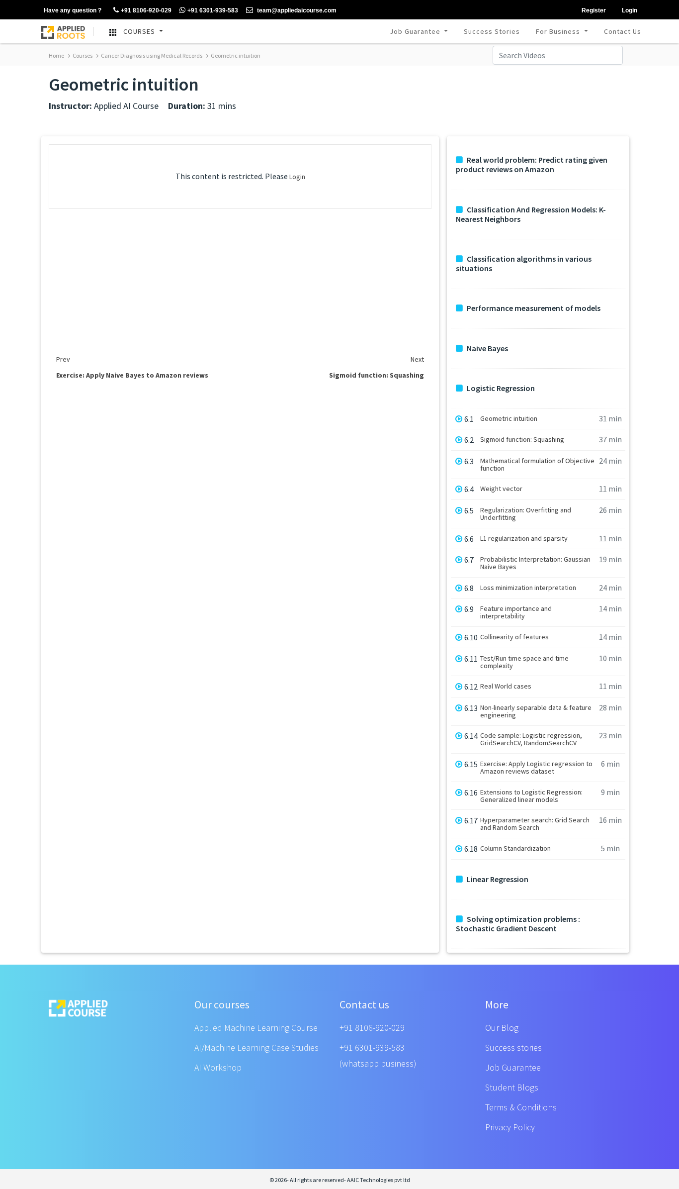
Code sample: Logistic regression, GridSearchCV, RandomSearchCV (531, 739)
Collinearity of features (514, 637)
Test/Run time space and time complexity (524, 662)
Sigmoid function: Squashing (522, 439)
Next (417, 359)
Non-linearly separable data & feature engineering (536, 711)
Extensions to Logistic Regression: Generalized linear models (531, 796)
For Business (559, 31)
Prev (63, 359)
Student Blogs (511, 1087)
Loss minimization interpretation (528, 588)
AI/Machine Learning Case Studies (256, 1047)
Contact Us (622, 31)
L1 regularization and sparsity (524, 538)
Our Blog (501, 1027)
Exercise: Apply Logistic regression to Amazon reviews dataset (536, 767)
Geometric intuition (235, 55)
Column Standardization (515, 848)
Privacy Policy (510, 1127)
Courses (82, 55)
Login (297, 176)
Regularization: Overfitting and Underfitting (525, 513)
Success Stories (492, 31)
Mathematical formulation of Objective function (537, 464)
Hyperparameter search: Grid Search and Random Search (535, 823)
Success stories (513, 1047)
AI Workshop (218, 1067)
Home (56, 55)
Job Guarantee (416, 31)
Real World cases (505, 686)
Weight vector (501, 489)
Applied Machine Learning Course (256, 1027)
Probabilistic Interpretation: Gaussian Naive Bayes (535, 563)
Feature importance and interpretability (516, 612)
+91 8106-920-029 (372, 1027)
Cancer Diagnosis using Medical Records (151, 55)
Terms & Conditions (521, 1107)
